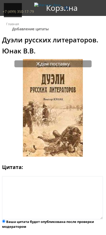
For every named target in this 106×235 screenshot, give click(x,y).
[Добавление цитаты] (53, 155)
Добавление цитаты (30, 28)
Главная (12, 24)
